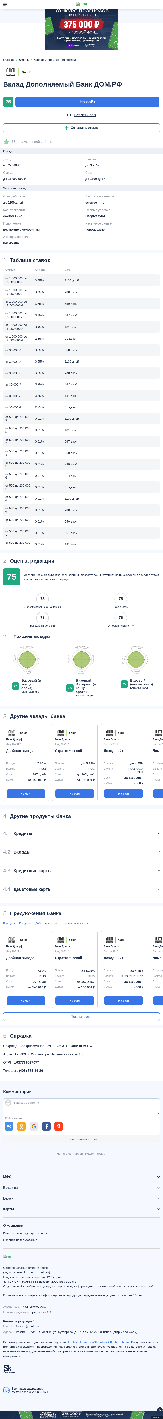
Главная (9, 59)
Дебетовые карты (47, 923)
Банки (8, 1198)
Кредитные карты (76, 923)
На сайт (88, 101)
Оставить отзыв (84, 128)
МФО (7, 1177)
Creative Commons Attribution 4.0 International (98, 1342)
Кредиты (25, 923)
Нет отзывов (85, 115)
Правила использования (20, 1239)
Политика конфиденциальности (25, 1233)
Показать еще (82, 1016)
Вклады (9, 923)
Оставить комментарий (81, 1139)
